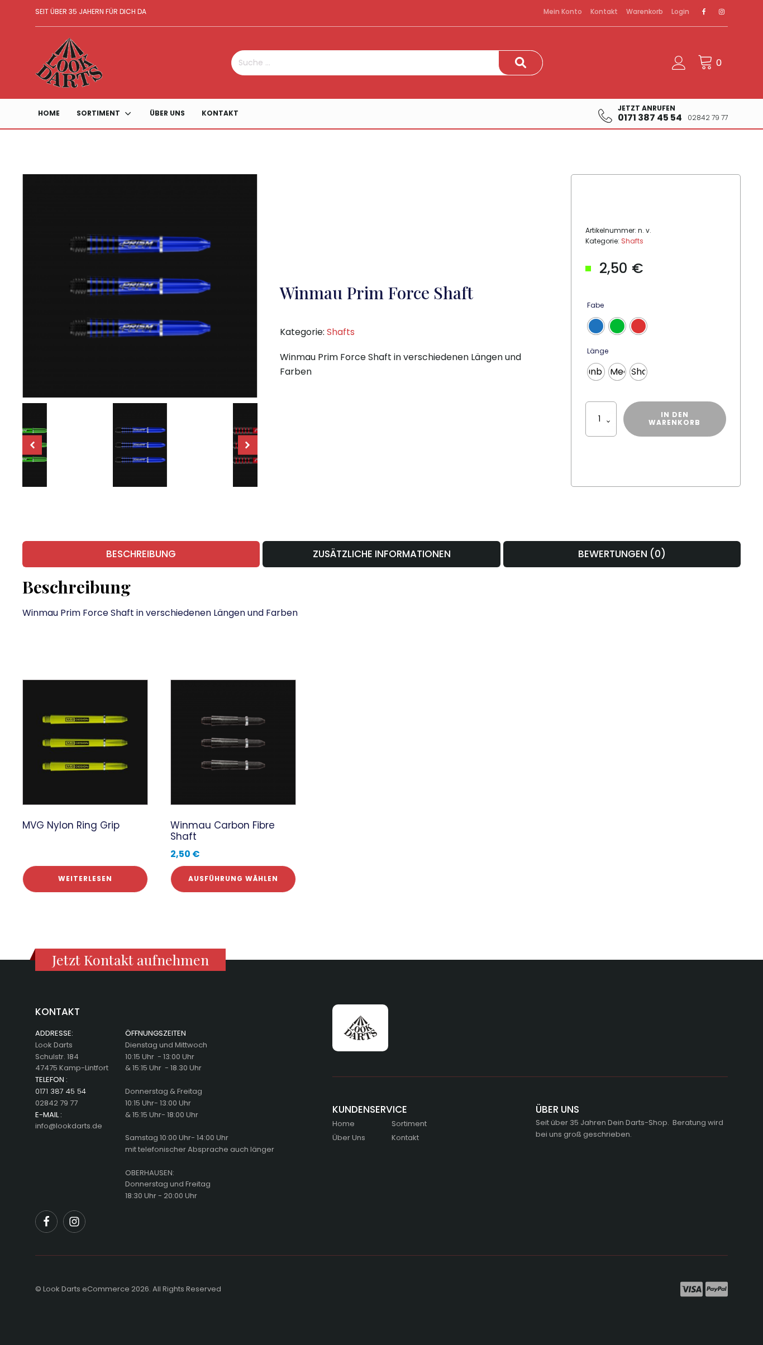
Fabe (595, 305)
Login (680, 11)
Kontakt (604, 11)
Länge (597, 351)
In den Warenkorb (674, 418)
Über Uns (167, 113)
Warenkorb (644, 11)
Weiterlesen (85, 878)
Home (49, 113)
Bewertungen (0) (622, 554)
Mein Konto (562, 11)
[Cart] (711, 63)
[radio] (596, 326)
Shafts (341, 332)
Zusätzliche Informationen (382, 554)
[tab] (141, 554)
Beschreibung (141, 554)
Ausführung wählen (233, 878)
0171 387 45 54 (60, 1091)
